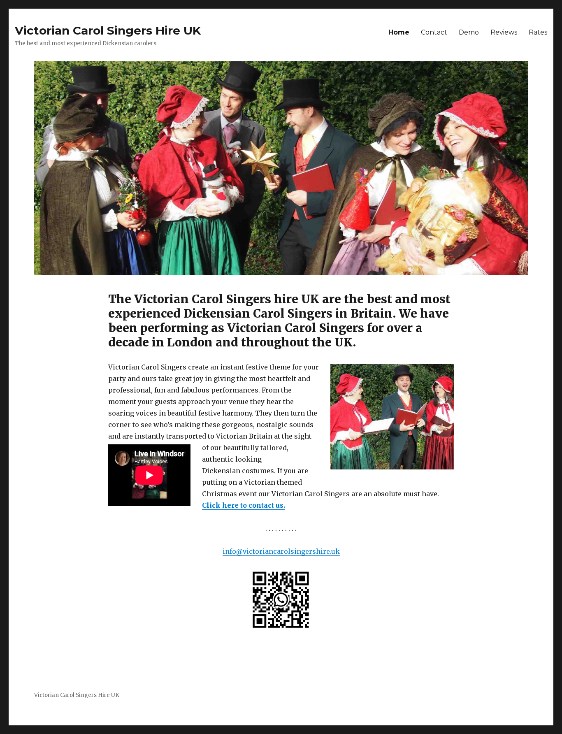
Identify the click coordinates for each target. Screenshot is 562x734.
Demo (469, 32)
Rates (538, 32)
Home (398, 32)
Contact (434, 32)
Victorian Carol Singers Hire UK (108, 30)
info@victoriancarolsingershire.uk (281, 551)
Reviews (503, 32)
